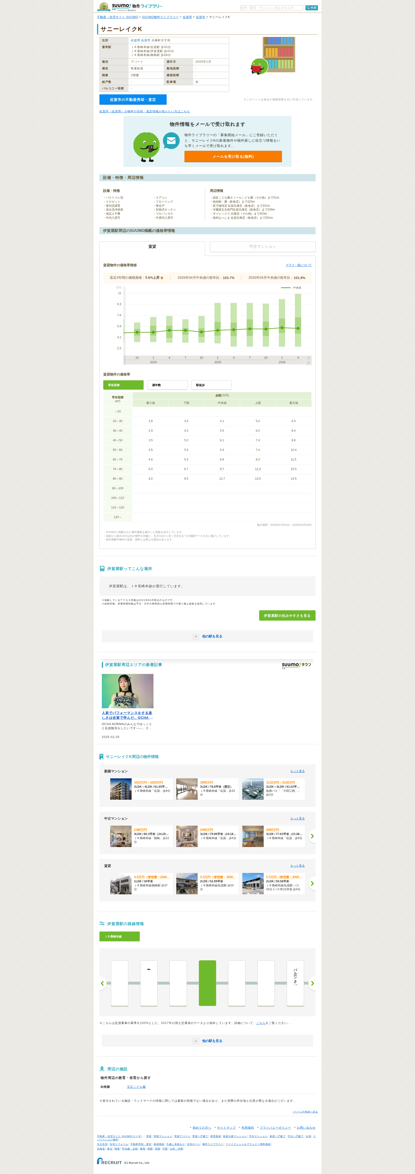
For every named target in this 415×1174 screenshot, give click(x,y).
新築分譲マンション (235, 1136)
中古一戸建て (296, 1136)
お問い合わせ (306, 1127)
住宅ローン (193, 1144)
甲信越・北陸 (130, 1148)
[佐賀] (236, 983)
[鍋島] (266, 983)
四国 (157, 1148)
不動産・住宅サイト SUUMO (117, 17)
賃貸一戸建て (200, 1136)
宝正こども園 (136, 1087)
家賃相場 (215, 1136)
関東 (117, 1148)
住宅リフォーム (119, 1144)
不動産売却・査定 (141, 1144)
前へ (103, 983)
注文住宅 (102, 1144)
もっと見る (297, 771)
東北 (109, 1148)
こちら (261, 1023)
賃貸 (149, 1136)
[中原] (119, 983)
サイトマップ (226, 1127)
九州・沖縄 (176, 1148)
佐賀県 (187, 17)
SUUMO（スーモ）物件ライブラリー (129, 6)
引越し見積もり (175, 1144)
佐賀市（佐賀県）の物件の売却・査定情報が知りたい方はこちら (144, 111)
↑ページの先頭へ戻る (305, 1111)
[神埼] (178, 983)
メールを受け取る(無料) (233, 156)
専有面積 (114, 385)
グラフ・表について (299, 265)
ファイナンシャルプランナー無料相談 (248, 1144)
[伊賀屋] (207, 983)
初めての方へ (202, 1127)
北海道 (101, 1148)
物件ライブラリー (213, 1144)
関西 (150, 1148)
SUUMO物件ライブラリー (160, 17)
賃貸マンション (163, 1136)
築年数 (156, 385)
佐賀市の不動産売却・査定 (133, 99)
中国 (165, 1148)
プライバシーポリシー (275, 1127)
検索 (314, 7)
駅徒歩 (200, 385)
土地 (308, 1136)
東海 (142, 1148)
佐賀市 (200, 17)
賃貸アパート (182, 1136)
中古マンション (258, 1136)
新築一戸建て (278, 1136)
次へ (312, 983)
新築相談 (159, 1144)
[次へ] (312, 836)
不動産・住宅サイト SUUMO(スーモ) (119, 1136)
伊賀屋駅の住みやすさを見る (287, 615)
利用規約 (248, 1127)
